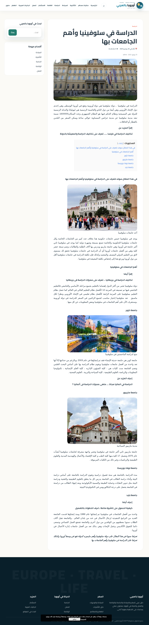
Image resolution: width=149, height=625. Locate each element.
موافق (74, 619)
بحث (12, 32)
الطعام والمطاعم (96, 611)
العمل (34, 5)
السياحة (65, 5)
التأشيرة (73, 5)
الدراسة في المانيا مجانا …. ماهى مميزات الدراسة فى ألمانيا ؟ (102, 384)
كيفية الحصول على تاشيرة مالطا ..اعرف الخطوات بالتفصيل (103, 508)
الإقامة (39, 66)
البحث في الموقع (29, 611)
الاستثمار (41, 5)
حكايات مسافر (83, 5)
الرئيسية (94, 5)
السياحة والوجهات (96, 602)
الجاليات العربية (24, 5)
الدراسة (57, 5)
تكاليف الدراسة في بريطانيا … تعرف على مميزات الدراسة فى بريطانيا (99, 280)
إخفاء (120, 143)
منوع (8, 5)
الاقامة (49, 5)
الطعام (14, 5)
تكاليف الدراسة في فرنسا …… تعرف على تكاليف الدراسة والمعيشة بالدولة (96, 134)
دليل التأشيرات (98, 607)
